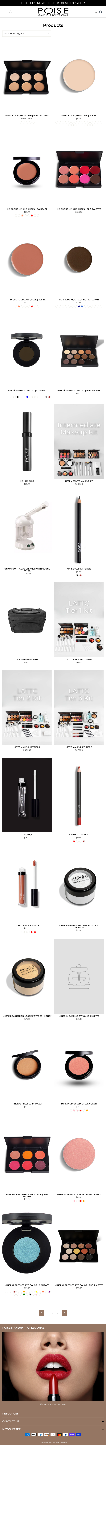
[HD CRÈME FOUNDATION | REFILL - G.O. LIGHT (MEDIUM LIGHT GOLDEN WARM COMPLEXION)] (76, 125)
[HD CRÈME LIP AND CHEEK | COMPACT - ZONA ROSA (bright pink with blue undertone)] (29, 216)
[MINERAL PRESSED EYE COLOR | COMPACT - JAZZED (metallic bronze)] (30, 1292)
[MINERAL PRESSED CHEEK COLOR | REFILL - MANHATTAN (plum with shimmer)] (77, 1201)
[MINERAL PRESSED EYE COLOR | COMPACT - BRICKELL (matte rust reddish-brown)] (8, 1292)
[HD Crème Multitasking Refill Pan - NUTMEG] (76, 306)
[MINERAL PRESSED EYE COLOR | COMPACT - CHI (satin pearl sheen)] (11, 1292)
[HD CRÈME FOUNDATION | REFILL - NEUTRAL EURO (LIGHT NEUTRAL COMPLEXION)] (82, 122)
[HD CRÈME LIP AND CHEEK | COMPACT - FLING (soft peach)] (25, 216)
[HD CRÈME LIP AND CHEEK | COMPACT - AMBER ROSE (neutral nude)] (16, 216)
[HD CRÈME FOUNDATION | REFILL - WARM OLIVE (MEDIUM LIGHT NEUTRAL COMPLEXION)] (95, 122)
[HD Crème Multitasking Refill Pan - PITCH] (69, 306)
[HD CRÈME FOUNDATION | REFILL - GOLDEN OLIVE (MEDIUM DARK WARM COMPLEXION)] (82, 125)
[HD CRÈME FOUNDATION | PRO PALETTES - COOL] (21, 122)
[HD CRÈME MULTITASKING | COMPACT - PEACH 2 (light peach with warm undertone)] (21, 397)
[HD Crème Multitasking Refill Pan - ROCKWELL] (66, 306)
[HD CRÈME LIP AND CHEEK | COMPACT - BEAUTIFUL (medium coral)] (22, 216)
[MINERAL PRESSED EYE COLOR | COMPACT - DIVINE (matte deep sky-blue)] (18, 1292)
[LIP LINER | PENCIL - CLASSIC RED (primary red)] (74, 841)
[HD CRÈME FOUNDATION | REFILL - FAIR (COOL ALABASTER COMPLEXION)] (57, 122)
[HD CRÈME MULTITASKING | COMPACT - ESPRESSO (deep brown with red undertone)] (33, 397)
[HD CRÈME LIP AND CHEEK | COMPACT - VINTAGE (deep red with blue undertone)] (38, 216)
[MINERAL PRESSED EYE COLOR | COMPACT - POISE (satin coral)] (43, 1292)
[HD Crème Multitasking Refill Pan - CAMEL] (92, 306)
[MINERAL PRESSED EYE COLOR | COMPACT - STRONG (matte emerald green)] (24, 1294)
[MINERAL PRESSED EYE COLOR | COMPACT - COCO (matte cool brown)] (14, 1292)
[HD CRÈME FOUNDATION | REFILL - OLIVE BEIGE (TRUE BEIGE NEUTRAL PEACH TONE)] (69, 122)
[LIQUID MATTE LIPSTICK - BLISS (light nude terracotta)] (25, 932)
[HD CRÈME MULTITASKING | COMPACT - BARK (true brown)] (49, 397)
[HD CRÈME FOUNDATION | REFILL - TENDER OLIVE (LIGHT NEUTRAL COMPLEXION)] (66, 122)
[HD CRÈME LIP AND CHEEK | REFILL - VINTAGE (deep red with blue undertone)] (35, 306)
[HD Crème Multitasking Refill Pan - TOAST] (60, 306)
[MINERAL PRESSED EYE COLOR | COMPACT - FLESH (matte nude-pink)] (21, 1292)
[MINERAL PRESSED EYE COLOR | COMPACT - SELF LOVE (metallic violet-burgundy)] (21, 1294)
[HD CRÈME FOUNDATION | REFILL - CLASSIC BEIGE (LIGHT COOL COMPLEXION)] (63, 122)
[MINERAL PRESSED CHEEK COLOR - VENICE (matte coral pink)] (77, 1110)
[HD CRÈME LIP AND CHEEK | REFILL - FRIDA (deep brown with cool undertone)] (29, 306)
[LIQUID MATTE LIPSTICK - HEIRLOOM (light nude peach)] (19, 932)
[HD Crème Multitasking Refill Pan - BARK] (101, 306)
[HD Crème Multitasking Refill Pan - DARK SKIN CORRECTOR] (88, 306)
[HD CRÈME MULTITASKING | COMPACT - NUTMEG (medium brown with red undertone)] (24, 397)
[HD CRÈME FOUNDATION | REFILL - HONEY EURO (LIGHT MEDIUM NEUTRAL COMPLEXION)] (88, 122)
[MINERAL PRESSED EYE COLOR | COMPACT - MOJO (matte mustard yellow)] (37, 1292)
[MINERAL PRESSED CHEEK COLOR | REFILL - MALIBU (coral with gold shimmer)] (71, 1201)
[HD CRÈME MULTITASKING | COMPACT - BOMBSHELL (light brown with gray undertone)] (43, 397)
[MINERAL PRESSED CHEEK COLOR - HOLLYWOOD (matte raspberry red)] (81, 1110)
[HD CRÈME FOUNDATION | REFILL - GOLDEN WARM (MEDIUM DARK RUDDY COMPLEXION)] (72, 125)
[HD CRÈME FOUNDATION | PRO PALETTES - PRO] (33, 122)
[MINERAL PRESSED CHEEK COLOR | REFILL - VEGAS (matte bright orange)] (84, 1201)
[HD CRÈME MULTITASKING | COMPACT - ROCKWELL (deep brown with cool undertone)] (14, 397)
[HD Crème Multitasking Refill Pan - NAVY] (79, 306)
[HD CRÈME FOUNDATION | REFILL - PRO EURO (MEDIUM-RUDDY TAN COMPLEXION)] (92, 122)
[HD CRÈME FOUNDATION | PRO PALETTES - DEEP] (30, 122)
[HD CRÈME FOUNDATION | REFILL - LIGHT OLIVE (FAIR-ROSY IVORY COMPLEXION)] (60, 122)
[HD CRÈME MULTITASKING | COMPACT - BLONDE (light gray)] (46, 397)
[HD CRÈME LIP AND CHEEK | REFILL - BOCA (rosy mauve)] (22, 306)
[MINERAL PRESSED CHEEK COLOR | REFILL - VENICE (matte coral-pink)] (87, 1201)
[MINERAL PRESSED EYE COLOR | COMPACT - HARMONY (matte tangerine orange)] (24, 1292)
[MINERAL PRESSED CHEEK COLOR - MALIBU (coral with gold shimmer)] (71, 1110)
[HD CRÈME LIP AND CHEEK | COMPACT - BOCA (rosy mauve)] (19, 216)
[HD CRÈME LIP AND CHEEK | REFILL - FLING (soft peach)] (25, 306)
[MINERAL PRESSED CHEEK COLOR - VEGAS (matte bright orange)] (87, 1110)
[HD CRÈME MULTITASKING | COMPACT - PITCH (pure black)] (18, 397)
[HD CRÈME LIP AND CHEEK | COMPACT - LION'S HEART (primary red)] (32, 216)
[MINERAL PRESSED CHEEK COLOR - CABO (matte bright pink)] (74, 1110)
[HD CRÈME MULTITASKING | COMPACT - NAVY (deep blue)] (27, 397)
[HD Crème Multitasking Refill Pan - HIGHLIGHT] (82, 306)
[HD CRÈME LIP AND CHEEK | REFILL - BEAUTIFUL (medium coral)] (19, 306)
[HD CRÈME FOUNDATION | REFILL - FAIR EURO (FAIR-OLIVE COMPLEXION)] (76, 122)
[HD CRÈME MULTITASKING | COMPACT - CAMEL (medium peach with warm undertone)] (40, 397)
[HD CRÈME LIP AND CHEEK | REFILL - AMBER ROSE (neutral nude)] (16, 306)
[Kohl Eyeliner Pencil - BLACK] (77, 575)
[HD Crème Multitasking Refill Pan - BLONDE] (98, 306)
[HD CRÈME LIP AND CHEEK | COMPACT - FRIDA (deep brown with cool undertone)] (35, 216)
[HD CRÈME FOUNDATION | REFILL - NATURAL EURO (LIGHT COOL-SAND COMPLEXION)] (79, 122)
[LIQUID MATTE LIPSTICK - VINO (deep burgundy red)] (35, 932)
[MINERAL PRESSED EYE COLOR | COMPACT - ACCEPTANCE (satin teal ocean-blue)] (5, 1292)
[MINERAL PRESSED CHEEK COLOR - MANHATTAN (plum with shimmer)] (84, 1110)
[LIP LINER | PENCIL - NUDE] (77, 841)
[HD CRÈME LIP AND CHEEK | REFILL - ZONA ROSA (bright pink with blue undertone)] (38, 306)
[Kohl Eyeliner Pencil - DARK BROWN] (81, 575)
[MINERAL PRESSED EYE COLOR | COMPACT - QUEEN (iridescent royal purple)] (49, 1292)
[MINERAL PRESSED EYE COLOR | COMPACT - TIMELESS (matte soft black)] (30, 1294)
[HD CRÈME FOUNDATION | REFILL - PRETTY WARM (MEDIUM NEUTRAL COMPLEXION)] (66, 125)
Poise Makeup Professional (23, 1327)
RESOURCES (10, 1413)
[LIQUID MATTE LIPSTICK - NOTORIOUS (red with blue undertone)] (29, 932)
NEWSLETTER (11, 1429)
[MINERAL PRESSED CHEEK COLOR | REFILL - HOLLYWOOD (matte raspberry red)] (81, 1201)
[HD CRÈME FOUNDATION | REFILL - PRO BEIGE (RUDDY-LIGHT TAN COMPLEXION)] (72, 122)
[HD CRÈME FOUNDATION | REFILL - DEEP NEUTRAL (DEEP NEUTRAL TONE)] (88, 125)
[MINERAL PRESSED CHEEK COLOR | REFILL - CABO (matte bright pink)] (74, 1201)
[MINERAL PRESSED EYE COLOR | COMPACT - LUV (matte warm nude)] (33, 1292)
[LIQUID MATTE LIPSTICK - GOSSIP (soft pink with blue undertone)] (22, 932)
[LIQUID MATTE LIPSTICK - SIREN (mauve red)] (32, 932)
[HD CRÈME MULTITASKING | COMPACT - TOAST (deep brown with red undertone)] (8, 397)
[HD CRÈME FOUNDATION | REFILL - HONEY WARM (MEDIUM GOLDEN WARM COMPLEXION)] (69, 125)
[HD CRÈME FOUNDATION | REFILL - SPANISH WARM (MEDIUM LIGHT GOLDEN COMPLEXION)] (101, 122)
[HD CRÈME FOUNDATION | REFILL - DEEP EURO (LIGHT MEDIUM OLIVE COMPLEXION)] (85, 122)
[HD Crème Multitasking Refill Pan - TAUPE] (63, 306)
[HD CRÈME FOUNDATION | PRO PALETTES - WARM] (27, 122)
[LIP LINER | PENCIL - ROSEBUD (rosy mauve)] (81, 841)
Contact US (10, 1421)
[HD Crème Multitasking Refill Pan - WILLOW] (57, 306)
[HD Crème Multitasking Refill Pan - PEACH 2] (72, 306)
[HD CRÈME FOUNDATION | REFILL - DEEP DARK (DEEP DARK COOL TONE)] (92, 125)
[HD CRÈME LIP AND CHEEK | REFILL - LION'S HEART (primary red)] (32, 306)
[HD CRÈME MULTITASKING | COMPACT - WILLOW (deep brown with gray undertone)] (5, 397)
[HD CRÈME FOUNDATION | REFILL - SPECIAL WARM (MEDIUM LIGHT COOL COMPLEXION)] (98, 122)
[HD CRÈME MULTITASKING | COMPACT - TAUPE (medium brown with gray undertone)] (11, 397)
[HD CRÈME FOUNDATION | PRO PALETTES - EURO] (24, 122)
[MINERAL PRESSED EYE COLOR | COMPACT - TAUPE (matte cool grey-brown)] (27, 1294)
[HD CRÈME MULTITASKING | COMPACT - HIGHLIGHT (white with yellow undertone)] (30, 397)
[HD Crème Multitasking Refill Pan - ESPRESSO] (85, 306)
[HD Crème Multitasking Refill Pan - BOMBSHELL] (95, 306)
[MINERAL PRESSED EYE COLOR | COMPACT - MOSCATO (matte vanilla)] (40, 1292)
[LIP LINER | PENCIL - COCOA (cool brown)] (84, 841)
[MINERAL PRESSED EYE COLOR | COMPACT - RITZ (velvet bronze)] (14, 1294)
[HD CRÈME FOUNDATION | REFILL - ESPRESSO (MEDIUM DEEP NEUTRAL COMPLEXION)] (85, 125)
